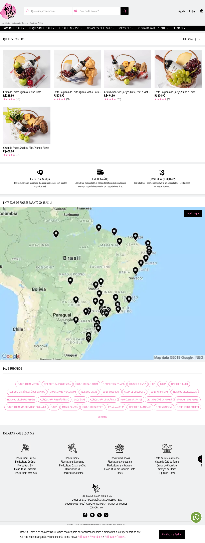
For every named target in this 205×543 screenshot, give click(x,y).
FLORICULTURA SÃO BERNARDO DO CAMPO (26, 407)
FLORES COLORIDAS (111, 391)
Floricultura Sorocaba (72, 473)
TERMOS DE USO (78, 499)
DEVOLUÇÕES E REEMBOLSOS (102, 499)
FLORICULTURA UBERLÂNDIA (103, 399)
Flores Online (5, 23)
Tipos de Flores (167, 473)
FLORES (54, 407)
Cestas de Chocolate (167, 465)
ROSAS (163, 384)
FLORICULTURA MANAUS (140, 407)
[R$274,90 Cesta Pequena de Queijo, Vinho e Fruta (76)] (178, 69)
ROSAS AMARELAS (116, 407)
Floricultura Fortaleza (25, 469)
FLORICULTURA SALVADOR (185, 391)
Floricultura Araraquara (120, 461)
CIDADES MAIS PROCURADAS (63, 391)
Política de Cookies (115, 537)
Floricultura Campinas (25, 473)
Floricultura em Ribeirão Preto (119, 469)
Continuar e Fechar (172, 534)
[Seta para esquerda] (6, 459)
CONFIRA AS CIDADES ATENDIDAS (96, 496)
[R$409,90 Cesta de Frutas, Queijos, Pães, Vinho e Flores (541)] (26, 125)
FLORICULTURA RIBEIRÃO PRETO (54, 399)
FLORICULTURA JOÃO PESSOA (57, 384)
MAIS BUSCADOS (70, 407)
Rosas (120, 473)
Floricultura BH (25, 465)
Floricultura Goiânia (25, 461)
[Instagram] (92, 517)
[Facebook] (85, 517)
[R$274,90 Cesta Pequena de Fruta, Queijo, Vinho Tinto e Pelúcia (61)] (77, 69)
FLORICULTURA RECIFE (92, 407)
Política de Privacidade (89, 537)
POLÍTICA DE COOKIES (117, 503)
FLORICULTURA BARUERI (188, 407)
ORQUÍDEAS (79, 399)
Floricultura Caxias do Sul (72, 465)
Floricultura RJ (72, 469)
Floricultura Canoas (120, 458)
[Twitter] (99, 515)
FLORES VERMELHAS (159, 391)
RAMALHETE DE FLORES (187, 399)
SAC (120, 499)
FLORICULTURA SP (137, 384)
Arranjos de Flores (167, 469)
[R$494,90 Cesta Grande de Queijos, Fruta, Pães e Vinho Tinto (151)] (127, 69)
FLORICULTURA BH (179, 384)
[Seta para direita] (199, 459)
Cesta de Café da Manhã (167, 458)
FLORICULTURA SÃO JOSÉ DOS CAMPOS (27, 391)
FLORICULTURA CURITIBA (86, 384)
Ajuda (181, 11)
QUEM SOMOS (71, 503)
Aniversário (16, 23)
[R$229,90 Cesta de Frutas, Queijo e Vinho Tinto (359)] (26, 69)
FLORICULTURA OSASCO (114, 384)
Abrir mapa (193, 213)
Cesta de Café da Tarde (167, 461)
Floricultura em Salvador (120, 465)
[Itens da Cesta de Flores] (201, 11)
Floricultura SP (72, 458)
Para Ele (25, 23)
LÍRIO (153, 384)
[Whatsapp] (106, 517)
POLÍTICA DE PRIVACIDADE (92, 503)
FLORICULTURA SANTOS (131, 399)
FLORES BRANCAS (164, 407)
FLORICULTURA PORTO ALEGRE (21, 399)
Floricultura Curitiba (25, 458)
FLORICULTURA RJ (89, 391)
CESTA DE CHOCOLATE (134, 391)
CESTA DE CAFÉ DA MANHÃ (159, 399)
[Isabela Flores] (96, 488)
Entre (192, 11)
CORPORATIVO (96, 507)
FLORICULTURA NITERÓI (28, 384)
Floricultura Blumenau (72, 461)
